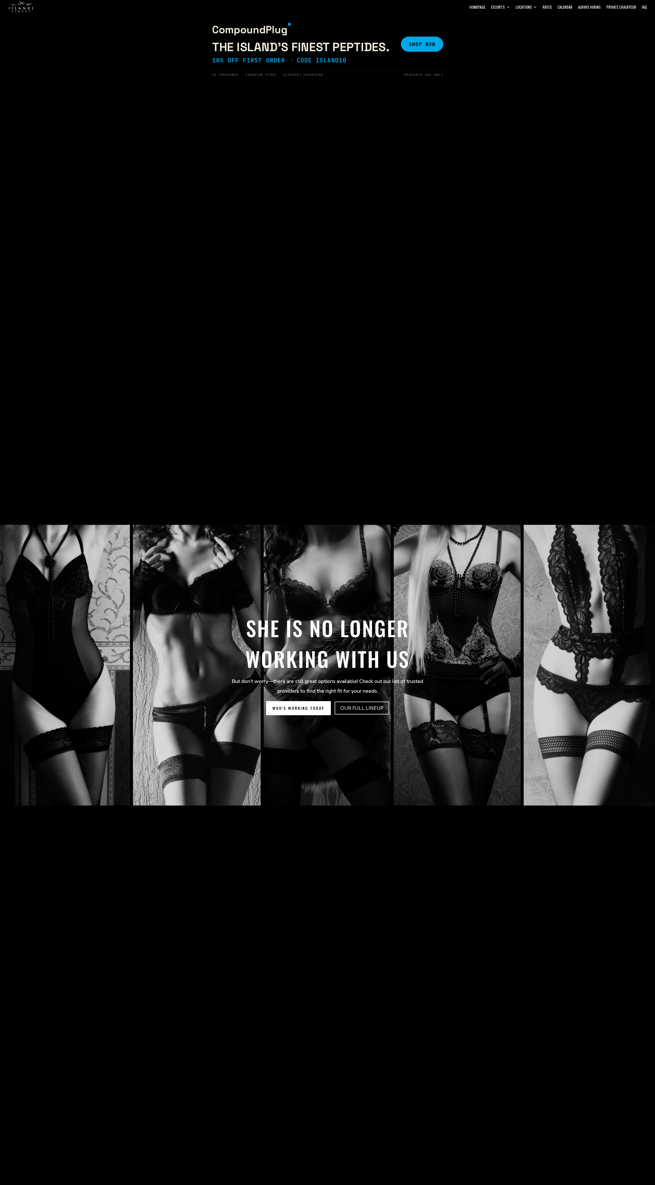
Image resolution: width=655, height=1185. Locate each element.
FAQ (644, 7)
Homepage (477, 7)
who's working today (298, 708)
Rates (547, 7)
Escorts (498, 7)
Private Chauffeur (621, 7)
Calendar (565, 7)
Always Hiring (589, 7)
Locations (524, 7)
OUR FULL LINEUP (362, 707)
